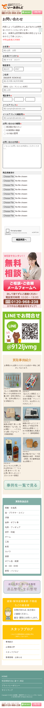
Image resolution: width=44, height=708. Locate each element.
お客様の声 (10, 647)
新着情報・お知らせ (14, 657)
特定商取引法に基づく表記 (13, 681)
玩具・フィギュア (13, 527)
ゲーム (8, 537)
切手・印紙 (10, 532)
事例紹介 (9, 642)
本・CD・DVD (11, 566)
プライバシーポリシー (11, 685)
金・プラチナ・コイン (14, 513)
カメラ (8, 551)
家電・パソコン (12, 571)
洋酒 (7, 518)
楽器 (7, 556)
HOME (4, 676)
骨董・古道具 (11, 508)
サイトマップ (7, 690)
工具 (7, 542)
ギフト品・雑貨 (12, 561)
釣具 (7, 547)
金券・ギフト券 (12, 522)
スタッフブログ (12, 652)
